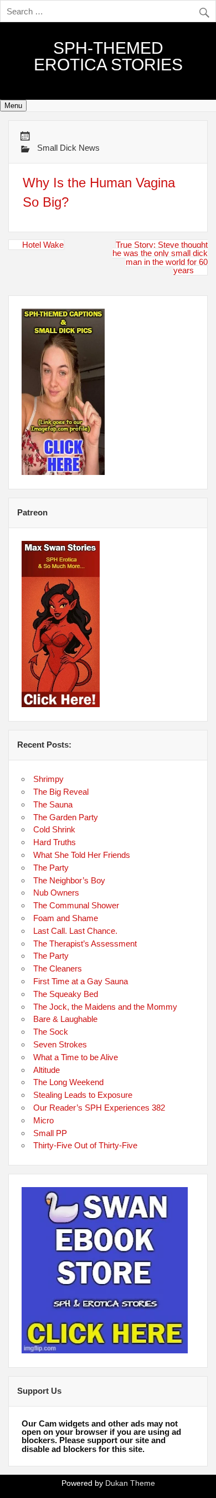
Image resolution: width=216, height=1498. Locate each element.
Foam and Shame (65, 918)
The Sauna (53, 804)
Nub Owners (56, 892)
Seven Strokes (60, 1044)
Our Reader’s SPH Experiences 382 (99, 1107)
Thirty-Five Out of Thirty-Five (85, 1145)
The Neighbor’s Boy (69, 880)
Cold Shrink (54, 829)
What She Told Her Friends (81, 855)
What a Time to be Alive (75, 1057)
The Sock (50, 1031)
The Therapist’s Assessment (85, 943)
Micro (43, 1120)
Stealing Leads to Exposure (82, 1095)
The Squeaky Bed (65, 994)
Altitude (46, 1070)
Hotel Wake (43, 244)
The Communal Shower (76, 905)
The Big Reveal (61, 791)
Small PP (50, 1133)
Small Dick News (68, 147)
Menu (13, 105)
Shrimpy (48, 779)
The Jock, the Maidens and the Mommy (105, 1006)
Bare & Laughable (65, 1019)
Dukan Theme (130, 1483)
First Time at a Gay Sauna (80, 981)
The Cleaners (57, 968)
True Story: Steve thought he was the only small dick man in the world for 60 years (160, 257)
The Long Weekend (68, 1082)
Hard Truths (54, 842)
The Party (51, 867)
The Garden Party (65, 817)
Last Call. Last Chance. (75, 930)
